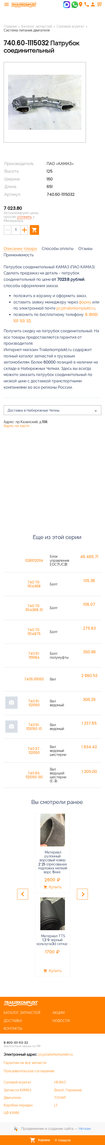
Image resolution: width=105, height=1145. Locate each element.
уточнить (24, 217)
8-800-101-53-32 (16, 1042)
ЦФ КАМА (11, 1113)
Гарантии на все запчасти (25, 1063)
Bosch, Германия (68, 1090)
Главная (10, 26)
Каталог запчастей (36, 26)
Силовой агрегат (17, 1082)
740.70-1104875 (34, 632)
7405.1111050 (34, 679)
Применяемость (19, 255)
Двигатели (12, 1098)
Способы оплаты (58, 248)
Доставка (13, 1021)
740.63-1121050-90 (34, 775)
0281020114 (34, 560)
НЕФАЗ (60, 1082)
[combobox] (52, 410)
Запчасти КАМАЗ (17, 1090)
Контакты (13, 1028)
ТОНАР (60, 1098)
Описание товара (20, 248)
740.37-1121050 (34, 751)
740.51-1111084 (34, 655)
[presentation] (22, 894)
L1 (55, 1105)
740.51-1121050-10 (34, 727)
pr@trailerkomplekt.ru (55, 1054)
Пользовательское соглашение (29, 1071)
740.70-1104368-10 (34, 608)
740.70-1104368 (34, 584)
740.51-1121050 (34, 703)
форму (85, 302)
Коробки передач (18, 1105)
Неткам (85, 1129)
